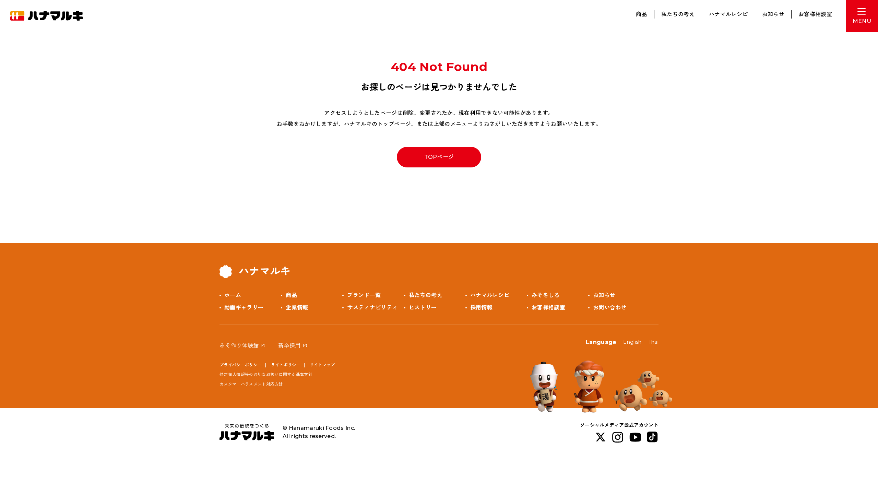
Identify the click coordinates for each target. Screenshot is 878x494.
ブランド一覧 (364, 295)
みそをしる (546, 295)
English (632, 342)
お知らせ (773, 14)
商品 (641, 14)
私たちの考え (678, 14)
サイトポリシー (285, 364)
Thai (653, 342)
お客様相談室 (815, 14)
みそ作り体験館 (239, 345)
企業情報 (297, 307)
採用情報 (481, 307)
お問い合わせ (610, 307)
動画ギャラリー (243, 307)
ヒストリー (423, 307)
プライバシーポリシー (241, 364)
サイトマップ (322, 364)
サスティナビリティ (372, 307)
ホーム (232, 295)
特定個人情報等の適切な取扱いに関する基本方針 (266, 374)
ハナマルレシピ (728, 14)
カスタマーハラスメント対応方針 (251, 384)
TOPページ (439, 157)
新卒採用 (289, 345)
